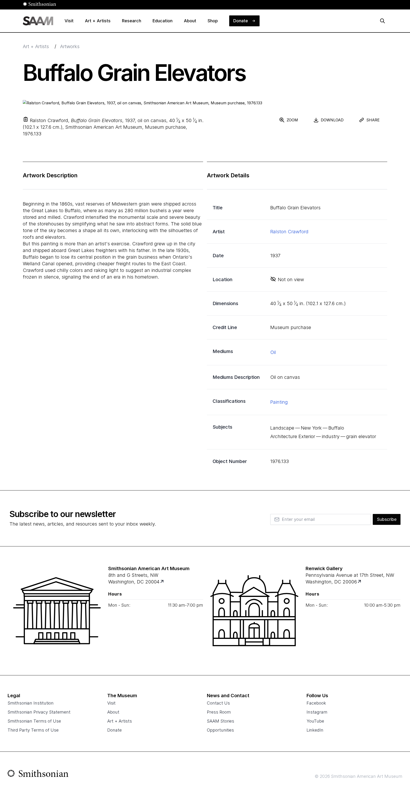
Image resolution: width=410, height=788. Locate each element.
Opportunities (220, 730)
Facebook (316, 703)
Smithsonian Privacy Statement (39, 712)
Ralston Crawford (289, 231)
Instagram (317, 712)
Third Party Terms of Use (33, 730)
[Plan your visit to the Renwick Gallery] (254, 610)
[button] (25, 119)
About (113, 712)
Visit (111, 703)
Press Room (219, 712)
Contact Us (218, 703)
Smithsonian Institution (31, 703)
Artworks (69, 46)
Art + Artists (36, 46)
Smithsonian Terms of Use (34, 721)
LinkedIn (315, 730)
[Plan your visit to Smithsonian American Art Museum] (162, 581)
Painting (279, 402)
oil (273, 352)
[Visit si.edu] (38, 774)
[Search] (382, 21)
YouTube (315, 721)
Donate (114, 730)
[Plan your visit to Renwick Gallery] (359, 581)
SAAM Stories (220, 721)
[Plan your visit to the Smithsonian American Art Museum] (56, 610)
